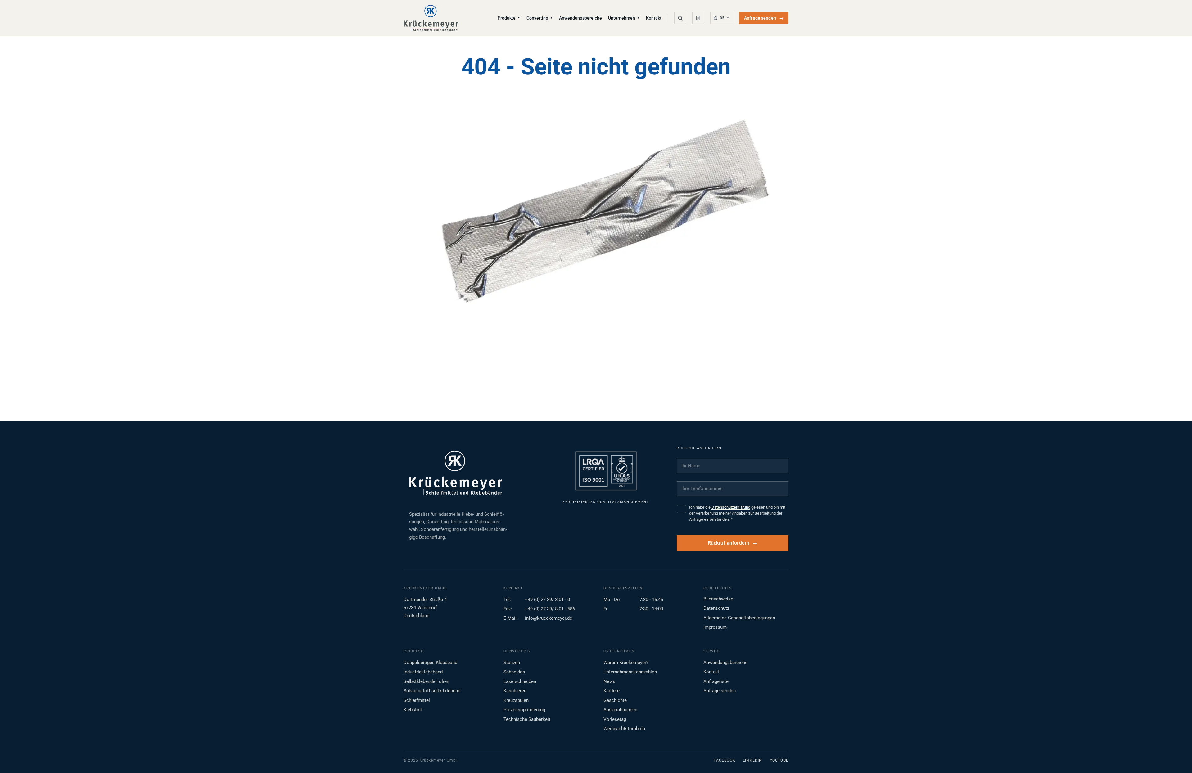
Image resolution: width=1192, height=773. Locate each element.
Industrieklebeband (423, 672)
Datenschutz (716, 608)
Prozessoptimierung (524, 709)
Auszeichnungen (620, 709)
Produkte (509, 18)
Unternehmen (624, 18)
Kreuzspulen (516, 700)
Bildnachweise (718, 599)
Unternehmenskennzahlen (630, 672)
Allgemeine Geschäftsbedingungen (739, 618)
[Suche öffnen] (680, 18)
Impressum (715, 627)
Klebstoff (413, 709)
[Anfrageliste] (698, 18)
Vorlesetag (614, 719)
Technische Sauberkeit (526, 719)
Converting (539, 18)
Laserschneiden (519, 681)
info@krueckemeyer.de (548, 618)
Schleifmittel (417, 700)
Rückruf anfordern (729, 543)
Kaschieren (514, 691)
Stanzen (511, 662)
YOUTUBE (779, 760)
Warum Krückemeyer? (625, 662)
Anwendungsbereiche (580, 18)
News (609, 681)
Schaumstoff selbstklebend (432, 691)
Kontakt (653, 18)
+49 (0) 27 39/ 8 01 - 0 (547, 599)
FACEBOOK (724, 760)
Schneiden (514, 672)
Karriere (611, 691)
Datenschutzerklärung (730, 507)
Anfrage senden (763, 18)
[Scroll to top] (1177, 758)
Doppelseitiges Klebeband (430, 662)
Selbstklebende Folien (426, 681)
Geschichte (615, 700)
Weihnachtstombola (624, 728)
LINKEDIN (752, 760)
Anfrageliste (716, 681)
